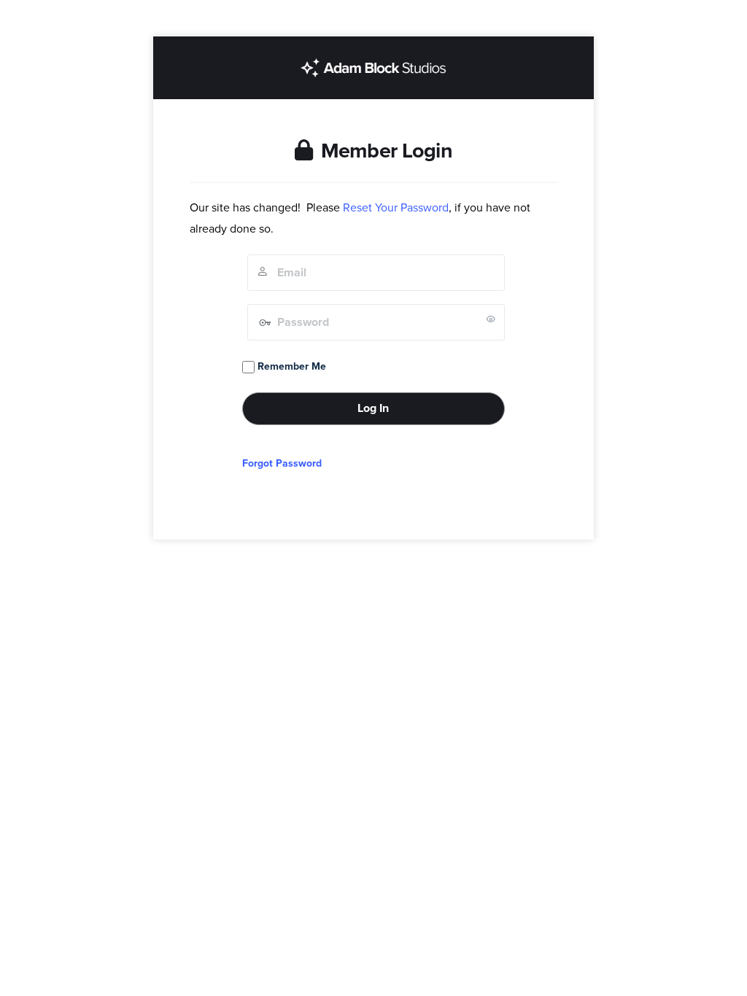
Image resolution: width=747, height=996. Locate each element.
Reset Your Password (396, 208)
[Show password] (491, 318)
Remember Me (290, 366)
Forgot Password (282, 463)
